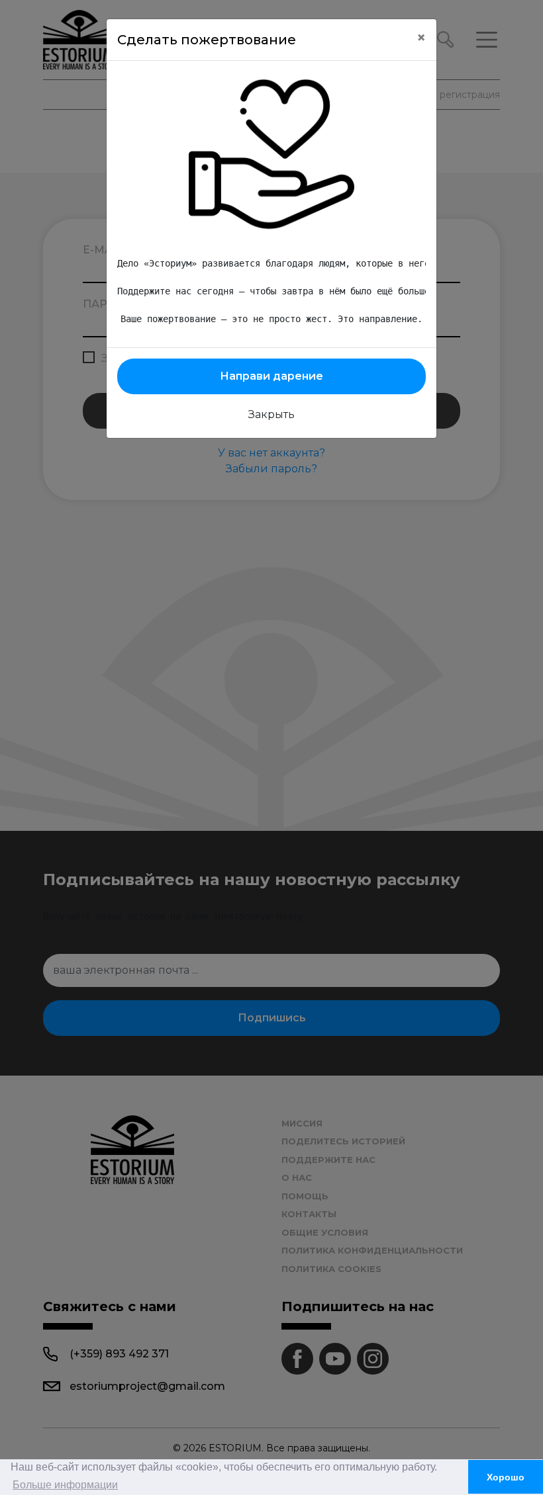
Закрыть (271, 414)
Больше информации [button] (65, 1484)
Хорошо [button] (505, 1477)
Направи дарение (271, 376)
